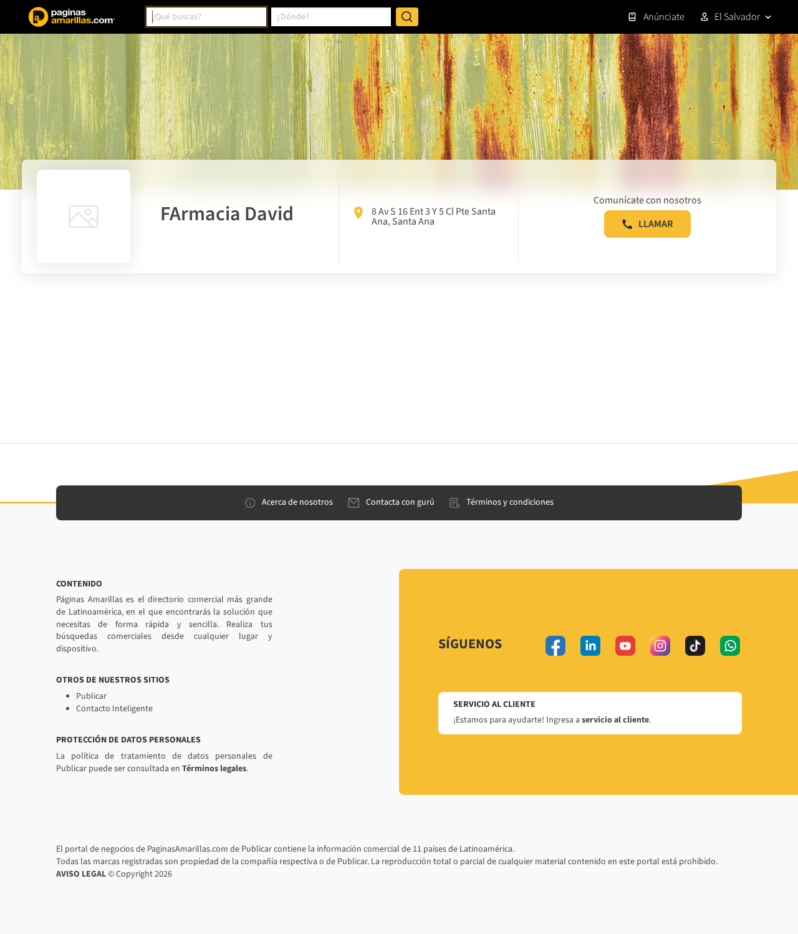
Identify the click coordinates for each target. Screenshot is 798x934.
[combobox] (206, 16)
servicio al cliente (615, 720)
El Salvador (737, 17)
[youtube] (625, 646)
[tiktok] (695, 646)
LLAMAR (655, 224)
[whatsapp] (730, 646)
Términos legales (214, 768)
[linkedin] (590, 646)
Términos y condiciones (510, 502)
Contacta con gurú (400, 502)
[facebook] (555, 646)
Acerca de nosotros (297, 502)
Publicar (91, 696)
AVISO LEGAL (81, 874)
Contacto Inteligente (114, 709)
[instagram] (660, 646)
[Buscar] (407, 16)
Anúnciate (664, 17)
